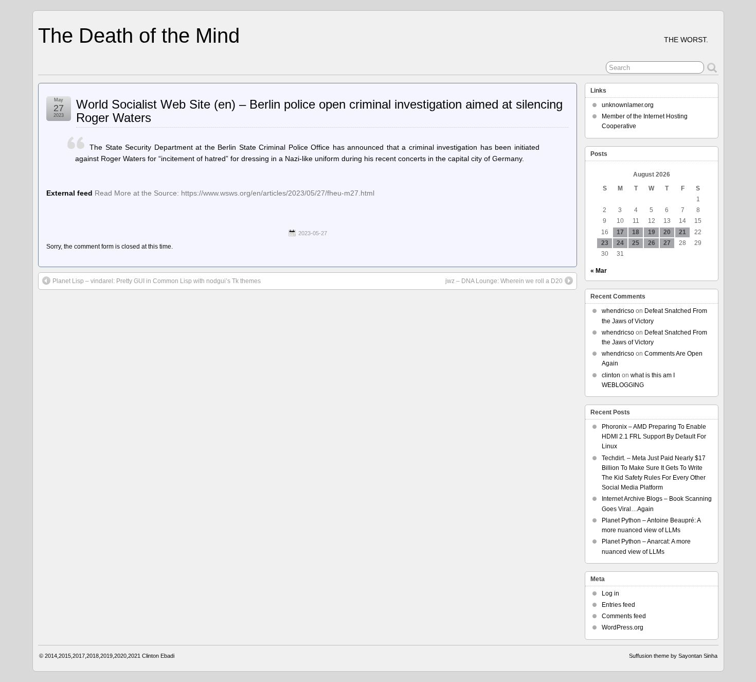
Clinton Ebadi (158, 656)
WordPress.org (622, 627)
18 (635, 232)
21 (682, 232)
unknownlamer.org (628, 105)
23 (604, 243)
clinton (611, 375)
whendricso (618, 310)
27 (667, 243)
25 (635, 243)
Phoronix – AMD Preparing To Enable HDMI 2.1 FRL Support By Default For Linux (654, 436)
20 (667, 232)
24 (620, 243)
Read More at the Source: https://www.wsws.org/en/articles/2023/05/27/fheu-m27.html (234, 193)
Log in (610, 593)
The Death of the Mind (139, 35)
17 (620, 232)
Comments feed (624, 616)
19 (651, 232)
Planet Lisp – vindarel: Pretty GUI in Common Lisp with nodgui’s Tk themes (156, 281)
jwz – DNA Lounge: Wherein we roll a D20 (504, 281)
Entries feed (618, 604)
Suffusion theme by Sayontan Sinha (673, 656)
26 (651, 243)
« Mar (598, 270)
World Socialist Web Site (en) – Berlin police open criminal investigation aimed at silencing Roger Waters (319, 111)
